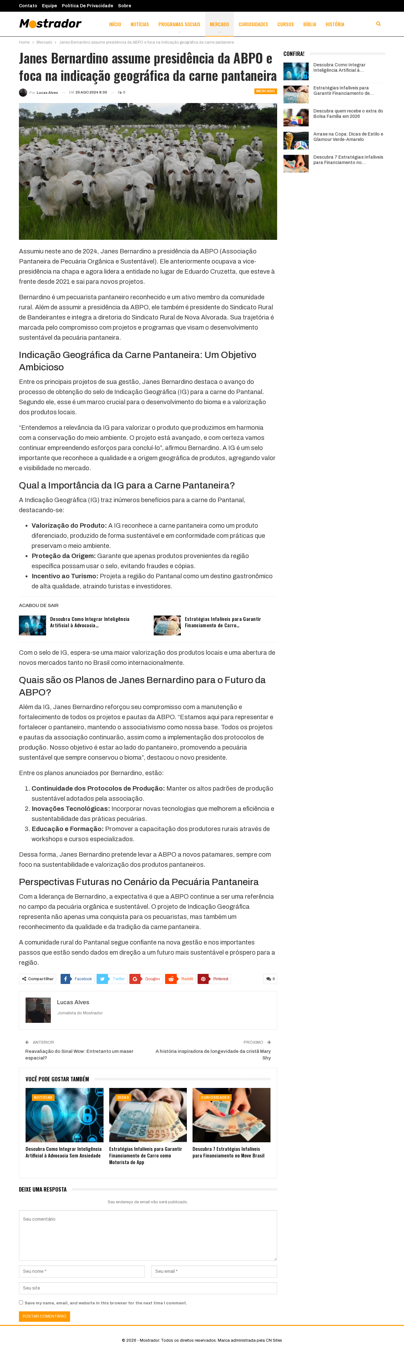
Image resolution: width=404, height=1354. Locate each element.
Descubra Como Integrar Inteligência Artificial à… (339, 68)
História (335, 24)
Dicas (123, 1097)
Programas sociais (179, 24)
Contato (28, 5)
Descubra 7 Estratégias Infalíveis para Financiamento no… (348, 160)
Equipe (49, 5)
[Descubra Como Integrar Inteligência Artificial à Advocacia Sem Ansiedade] (32, 626)
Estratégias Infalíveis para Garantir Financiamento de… (343, 91)
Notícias (140, 24)
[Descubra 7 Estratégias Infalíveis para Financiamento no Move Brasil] (231, 1115)
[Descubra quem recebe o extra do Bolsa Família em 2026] (296, 117)
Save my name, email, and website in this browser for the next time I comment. (106, 1303)
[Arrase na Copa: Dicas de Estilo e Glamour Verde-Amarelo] (296, 140)
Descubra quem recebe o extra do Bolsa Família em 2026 (348, 114)
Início (115, 24)
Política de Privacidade (87, 5)
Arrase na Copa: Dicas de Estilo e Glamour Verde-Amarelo (348, 137)
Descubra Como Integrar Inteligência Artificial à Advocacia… (90, 621)
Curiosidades (253, 24)
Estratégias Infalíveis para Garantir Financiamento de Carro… (223, 621)
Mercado (219, 24)
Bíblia (309, 24)
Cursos (285, 24)
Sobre (124, 5)
